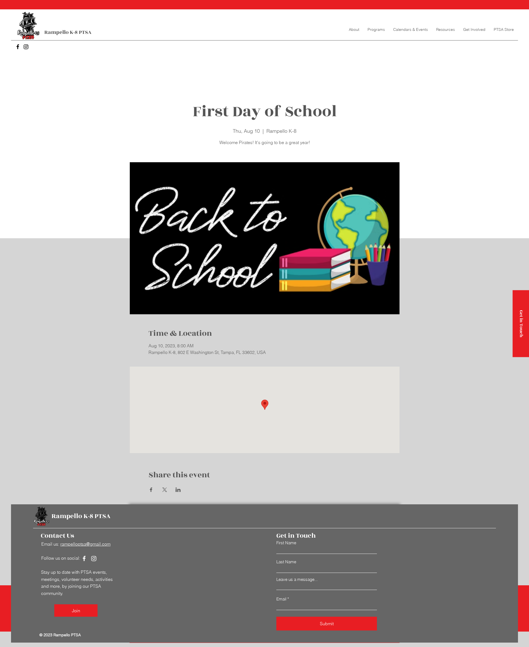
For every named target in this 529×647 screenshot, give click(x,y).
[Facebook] (18, 47)
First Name (286, 543)
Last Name (286, 562)
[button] (376, 29)
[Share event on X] (164, 490)
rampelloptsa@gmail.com (85, 544)
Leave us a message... (297, 579)
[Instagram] (26, 47)
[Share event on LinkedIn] (178, 490)
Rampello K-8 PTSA (67, 32)
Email (281, 599)
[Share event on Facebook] (151, 490)
